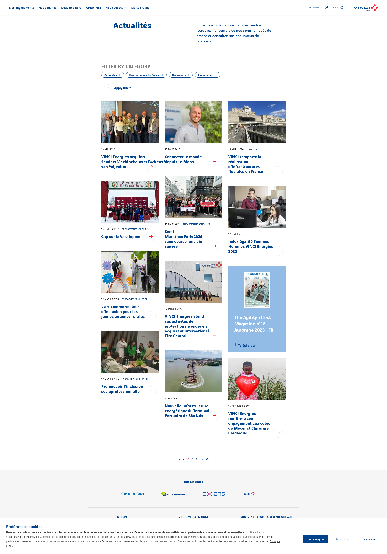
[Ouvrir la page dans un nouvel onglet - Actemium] (173, 494)
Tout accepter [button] (315, 539)
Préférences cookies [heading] (24, 526)
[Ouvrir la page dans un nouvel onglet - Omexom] (132, 494)
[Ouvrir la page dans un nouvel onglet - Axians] (214, 494)
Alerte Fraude (140, 7)
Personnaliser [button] (369, 539)
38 (208, 458)
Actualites (110, 75)
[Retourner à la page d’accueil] (365, 7)
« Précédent (174, 459)
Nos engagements (21, 7)
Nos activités (48, 7)
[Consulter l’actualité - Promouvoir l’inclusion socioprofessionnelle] (152, 391)
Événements (205, 75)
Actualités (93, 7)
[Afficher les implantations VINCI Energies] (327, 7)
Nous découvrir (116, 7)
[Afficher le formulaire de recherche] (342, 7)
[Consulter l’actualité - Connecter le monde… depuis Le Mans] (216, 161)
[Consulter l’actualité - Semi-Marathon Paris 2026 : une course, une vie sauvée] (216, 246)
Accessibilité (315, 7)
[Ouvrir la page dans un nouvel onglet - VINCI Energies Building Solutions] (255, 494)
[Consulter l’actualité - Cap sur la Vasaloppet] (152, 236)
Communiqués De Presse (144, 75)
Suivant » (213, 459)
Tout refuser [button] (343, 539)
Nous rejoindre (71, 7)
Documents (179, 75)
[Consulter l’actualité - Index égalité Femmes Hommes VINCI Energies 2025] (279, 251)
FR (334, 7)
